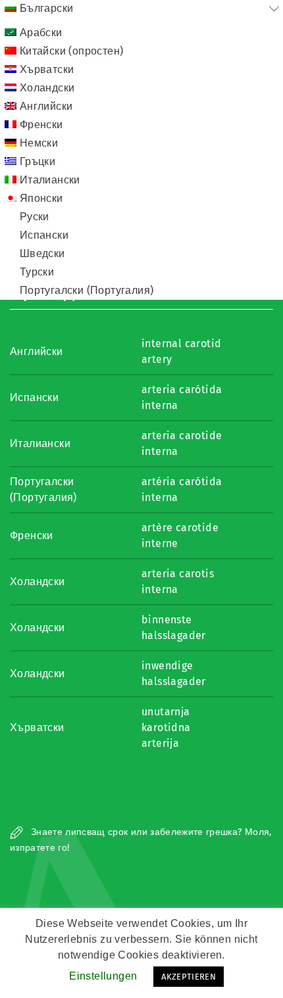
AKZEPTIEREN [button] (188, 977)
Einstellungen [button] (103, 976)
